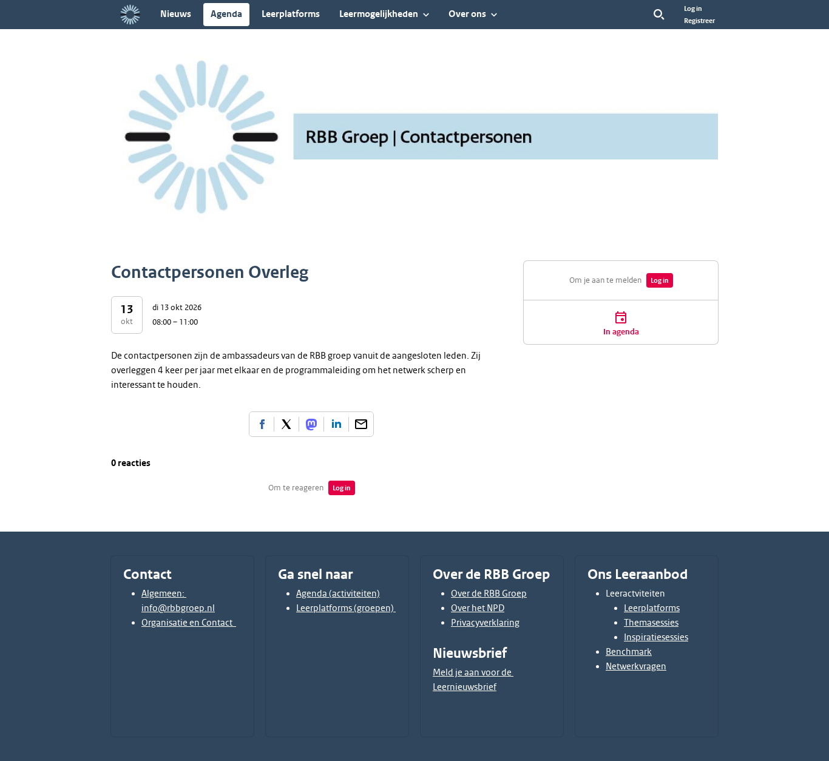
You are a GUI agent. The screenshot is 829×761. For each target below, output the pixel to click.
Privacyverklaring (485, 622)
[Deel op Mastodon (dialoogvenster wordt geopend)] (311, 424)
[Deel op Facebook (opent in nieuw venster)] (261, 424)
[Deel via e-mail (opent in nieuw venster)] (361, 424)
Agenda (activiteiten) (338, 593)
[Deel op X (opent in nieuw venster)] (286, 424)
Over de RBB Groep (489, 593)
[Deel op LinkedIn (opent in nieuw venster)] (336, 424)
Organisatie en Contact (188, 622)
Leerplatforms (652, 608)
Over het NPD (477, 608)
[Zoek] (659, 14)
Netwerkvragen (636, 666)
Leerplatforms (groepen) (346, 608)
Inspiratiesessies (656, 637)
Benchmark (629, 651)
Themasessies (651, 622)
